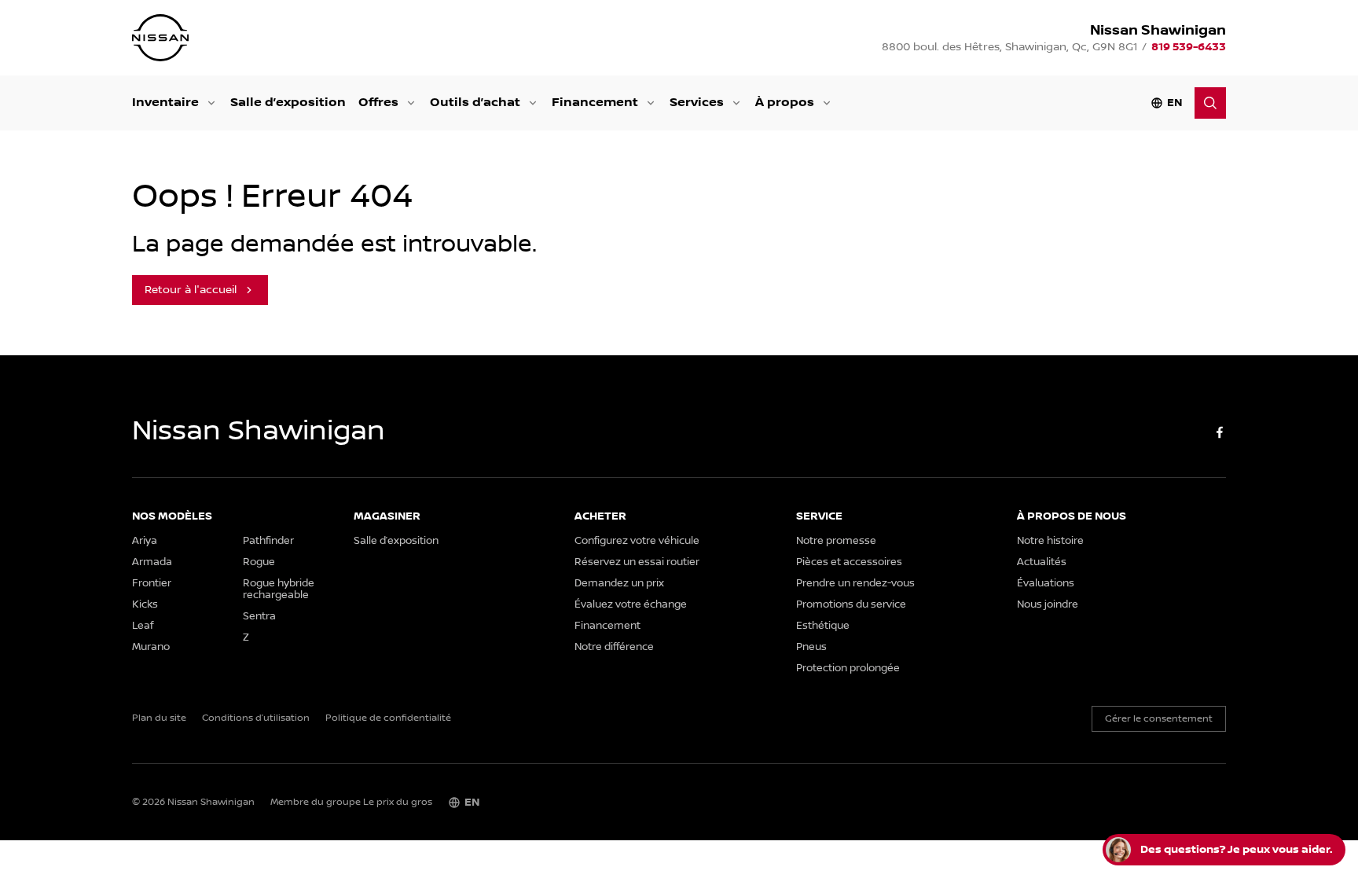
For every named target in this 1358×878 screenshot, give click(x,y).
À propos (784, 102)
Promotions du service (851, 605)
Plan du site (159, 718)
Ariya (144, 541)
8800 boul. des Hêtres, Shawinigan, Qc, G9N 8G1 (1009, 47)
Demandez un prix (619, 584)
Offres (378, 102)
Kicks (145, 605)
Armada (152, 562)
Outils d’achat (475, 102)
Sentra (259, 617)
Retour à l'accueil (191, 290)
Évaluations (1045, 584)
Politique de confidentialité (388, 718)
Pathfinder (268, 541)
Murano (151, 647)
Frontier (151, 584)
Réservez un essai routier (636, 562)
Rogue (259, 562)
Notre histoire (1050, 541)
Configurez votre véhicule (636, 541)
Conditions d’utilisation (256, 718)
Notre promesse (836, 541)
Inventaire (165, 102)
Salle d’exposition (288, 102)
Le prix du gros (397, 802)
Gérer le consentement (1159, 719)
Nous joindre (1047, 605)
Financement (595, 102)
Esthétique (823, 626)
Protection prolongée (848, 668)
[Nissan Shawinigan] (160, 37)
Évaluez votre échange (630, 605)
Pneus (811, 647)
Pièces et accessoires (849, 562)
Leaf (142, 626)
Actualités (1041, 562)
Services (697, 102)
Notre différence (614, 647)
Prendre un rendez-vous (855, 584)
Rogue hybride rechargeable (278, 589)
